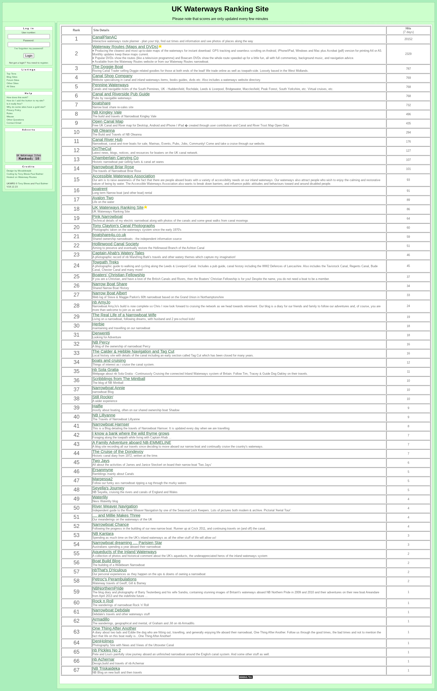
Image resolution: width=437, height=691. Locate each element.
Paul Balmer (36, 174)
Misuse (10, 116)
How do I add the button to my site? (25, 100)
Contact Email (14, 123)
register (44, 62)
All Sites (11, 86)
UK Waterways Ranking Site (220, 9)
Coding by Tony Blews (18, 174)
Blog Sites (12, 77)
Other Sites (12, 83)
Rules (10, 113)
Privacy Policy (14, 110)
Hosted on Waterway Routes (22, 177)
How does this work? (17, 97)
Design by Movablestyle (19, 170)
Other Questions (15, 119)
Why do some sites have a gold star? (26, 107)
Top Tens (11, 73)
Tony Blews (24, 183)
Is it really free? (15, 103)
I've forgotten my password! (28, 48)
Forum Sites (13, 80)
